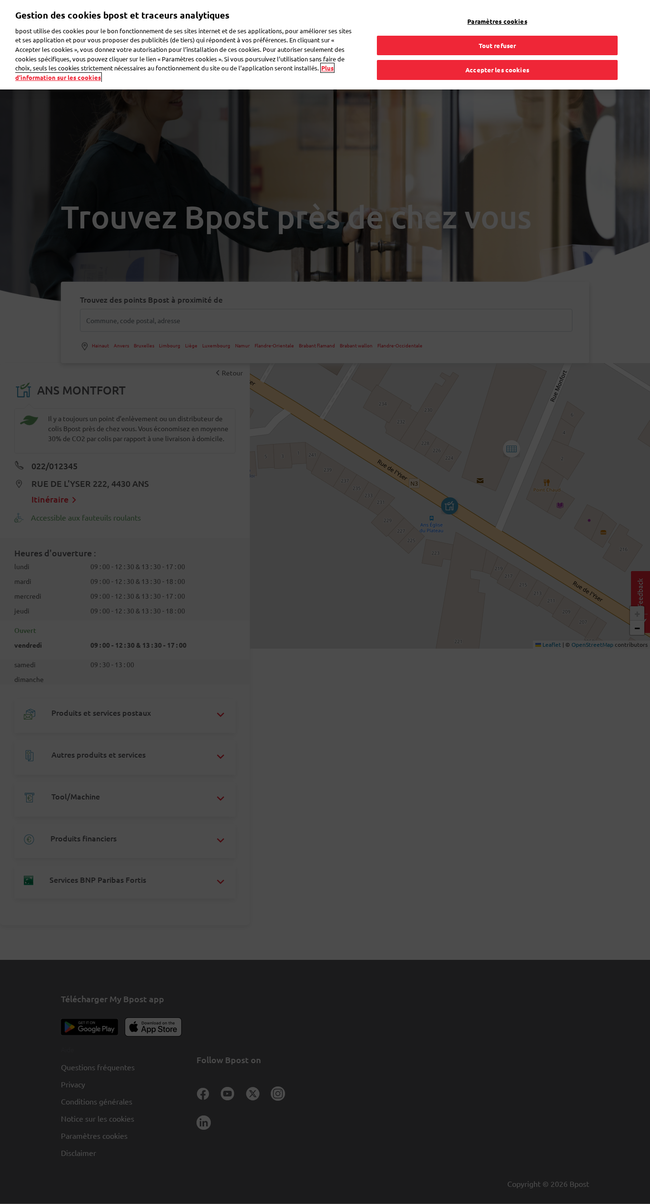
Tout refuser (497, 45)
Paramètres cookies (497, 21)
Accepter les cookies (497, 70)
